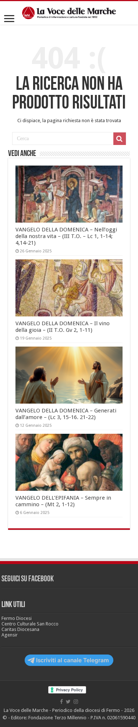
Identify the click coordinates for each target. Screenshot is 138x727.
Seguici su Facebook (27, 579)
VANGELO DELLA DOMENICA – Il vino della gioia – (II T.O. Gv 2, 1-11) (62, 326)
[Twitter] (68, 701)
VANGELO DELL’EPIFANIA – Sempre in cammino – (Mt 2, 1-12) (63, 501)
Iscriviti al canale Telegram (72, 660)
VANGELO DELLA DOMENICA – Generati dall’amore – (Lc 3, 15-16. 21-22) (65, 414)
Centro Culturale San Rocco (30, 624)
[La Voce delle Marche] (69, 13)
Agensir (9, 635)
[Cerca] (119, 138)
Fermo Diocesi (16, 618)
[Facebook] (61, 701)
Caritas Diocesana (20, 629)
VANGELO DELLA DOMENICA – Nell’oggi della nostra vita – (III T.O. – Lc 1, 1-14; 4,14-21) (66, 236)
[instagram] (76, 701)
